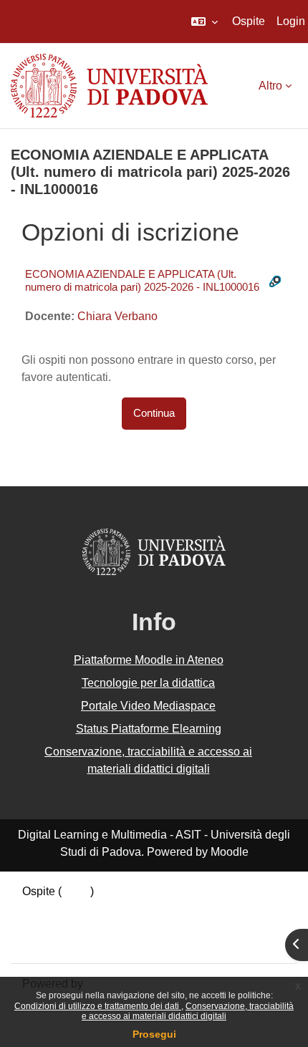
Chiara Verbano (117, 316)
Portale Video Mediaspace (148, 706)
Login (290, 21)
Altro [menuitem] (270, 85)
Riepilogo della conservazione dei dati (119, 908)
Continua (154, 413)
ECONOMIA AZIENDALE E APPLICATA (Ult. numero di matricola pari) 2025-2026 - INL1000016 (142, 280)
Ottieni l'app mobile (71, 943)
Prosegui (154, 1034)
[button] (204, 21)
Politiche (44, 926)
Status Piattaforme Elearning (148, 729)
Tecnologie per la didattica (148, 683)
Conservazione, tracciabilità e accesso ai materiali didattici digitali (188, 1011)
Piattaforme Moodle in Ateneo (148, 660)
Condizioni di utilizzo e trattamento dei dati (97, 1006)
